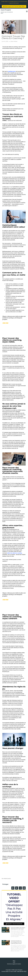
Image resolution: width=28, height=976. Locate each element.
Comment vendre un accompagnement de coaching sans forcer (16, 942)
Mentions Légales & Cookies (14, 963)
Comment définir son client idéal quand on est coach (18, 928)
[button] (27, 11)
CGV (14, 962)
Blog (14, 960)
